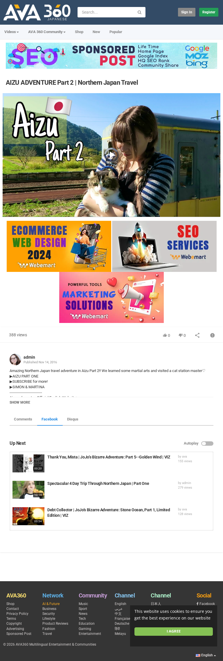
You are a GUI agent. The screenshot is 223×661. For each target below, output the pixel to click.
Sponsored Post (18, 634)
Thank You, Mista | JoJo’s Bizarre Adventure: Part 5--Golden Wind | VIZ (108, 457)
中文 (118, 614)
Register (208, 12)
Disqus (72, 419)
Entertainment (90, 634)
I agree (174, 631)
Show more (20, 402)
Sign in (186, 12)
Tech (82, 619)
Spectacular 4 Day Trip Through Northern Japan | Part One (98, 483)
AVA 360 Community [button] (45, 32)
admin (29, 357)
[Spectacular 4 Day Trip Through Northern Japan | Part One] (28, 490)
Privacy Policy (17, 614)
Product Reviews (55, 624)
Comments (23, 419)
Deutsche (122, 624)
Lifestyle (48, 619)
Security (48, 614)
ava (184, 456)
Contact (12, 609)
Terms (11, 619)
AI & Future (51, 604)
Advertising (15, 629)
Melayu (120, 634)
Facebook (50, 419)
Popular (115, 32)
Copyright (14, 624)
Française (122, 619)
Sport (83, 609)
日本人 (156, 604)
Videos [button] (10, 32)
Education (87, 624)
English (120, 604)
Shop (79, 32)
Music (83, 604)
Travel (47, 634)
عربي (119, 609)
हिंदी (117, 629)
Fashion (48, 629)
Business (49, 609)
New (96, 32)
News (83, 614)
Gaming (85, 629)
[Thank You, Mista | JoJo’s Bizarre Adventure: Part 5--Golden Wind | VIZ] (28, 463)
